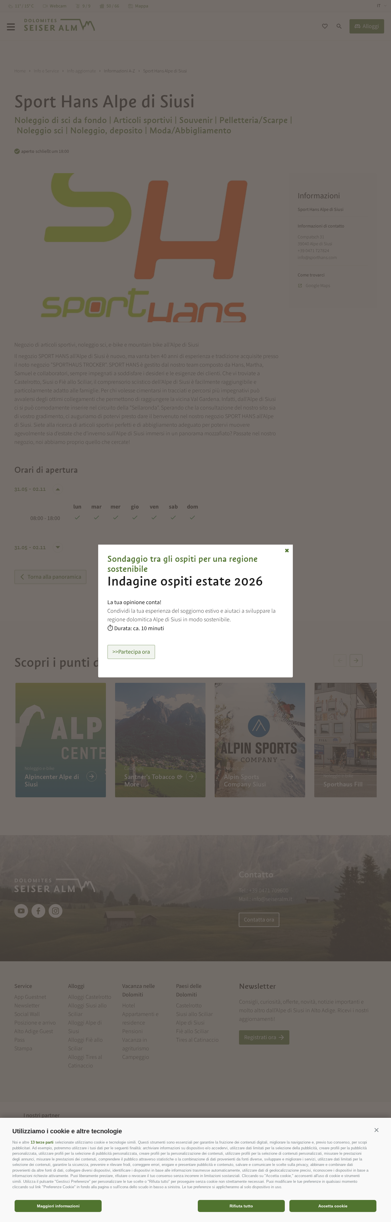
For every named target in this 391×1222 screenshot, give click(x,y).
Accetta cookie (332, 1206)
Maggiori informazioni (58, 1206)
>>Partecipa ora (131, 652)
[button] (376, 1130)
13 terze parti (42, 1142)
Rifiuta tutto (241, 1206)
